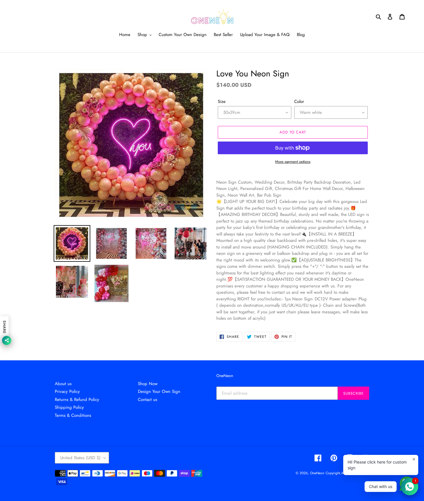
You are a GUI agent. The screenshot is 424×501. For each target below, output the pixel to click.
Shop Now (147, 384)
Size (222, 101)
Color (299, 101)
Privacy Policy (67, 391)
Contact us (147, 399)
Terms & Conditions (73, 415)
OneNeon (317, 473)
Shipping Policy (69, 407)
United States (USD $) (80, 458)
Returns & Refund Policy (77, 399)
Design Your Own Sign (159, 391)
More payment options (292, 161)
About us (63, 384)
